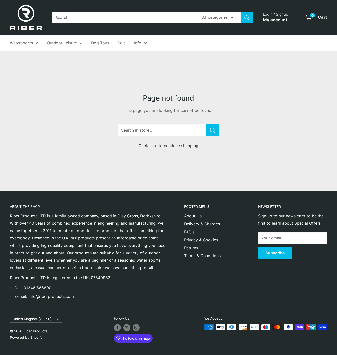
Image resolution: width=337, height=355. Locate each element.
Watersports (21, 42)
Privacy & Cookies (201, 239)
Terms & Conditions (202, 255)
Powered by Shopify (26, 337)
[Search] (247, 17)
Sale (122, 42)
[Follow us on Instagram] (136, 327)
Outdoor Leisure (62, 42)
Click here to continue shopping (168, 145)
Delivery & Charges (202, 223)
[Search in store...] (212, 130)
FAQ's (189, 231)
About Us (193, 215)
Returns (191, 247)
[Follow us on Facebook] (117, 327)
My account (275, 19)
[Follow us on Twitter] (126, 327)
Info (137, 42)
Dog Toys (100, 42)
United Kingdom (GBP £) (32, 319)
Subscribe (275, 252)
